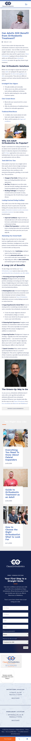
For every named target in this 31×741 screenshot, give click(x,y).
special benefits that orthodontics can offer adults (15, 273)
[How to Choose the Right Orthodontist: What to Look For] (15, 516)
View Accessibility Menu (11, 731)
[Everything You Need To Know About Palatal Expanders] (15, 439)
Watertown (16, 403)
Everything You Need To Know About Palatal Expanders (12, 455)
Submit (26, 647)
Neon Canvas (17, 733)
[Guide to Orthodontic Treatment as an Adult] (15, 479)
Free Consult (7, 739)
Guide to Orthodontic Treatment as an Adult (12, 493)
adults (7, 72)
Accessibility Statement (23, 731)
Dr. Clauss (7, 153)
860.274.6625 (15, 698)
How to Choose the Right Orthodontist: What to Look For (12, 533)
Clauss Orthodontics (21, 297)
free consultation (6, 403)
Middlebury (24, 403)
